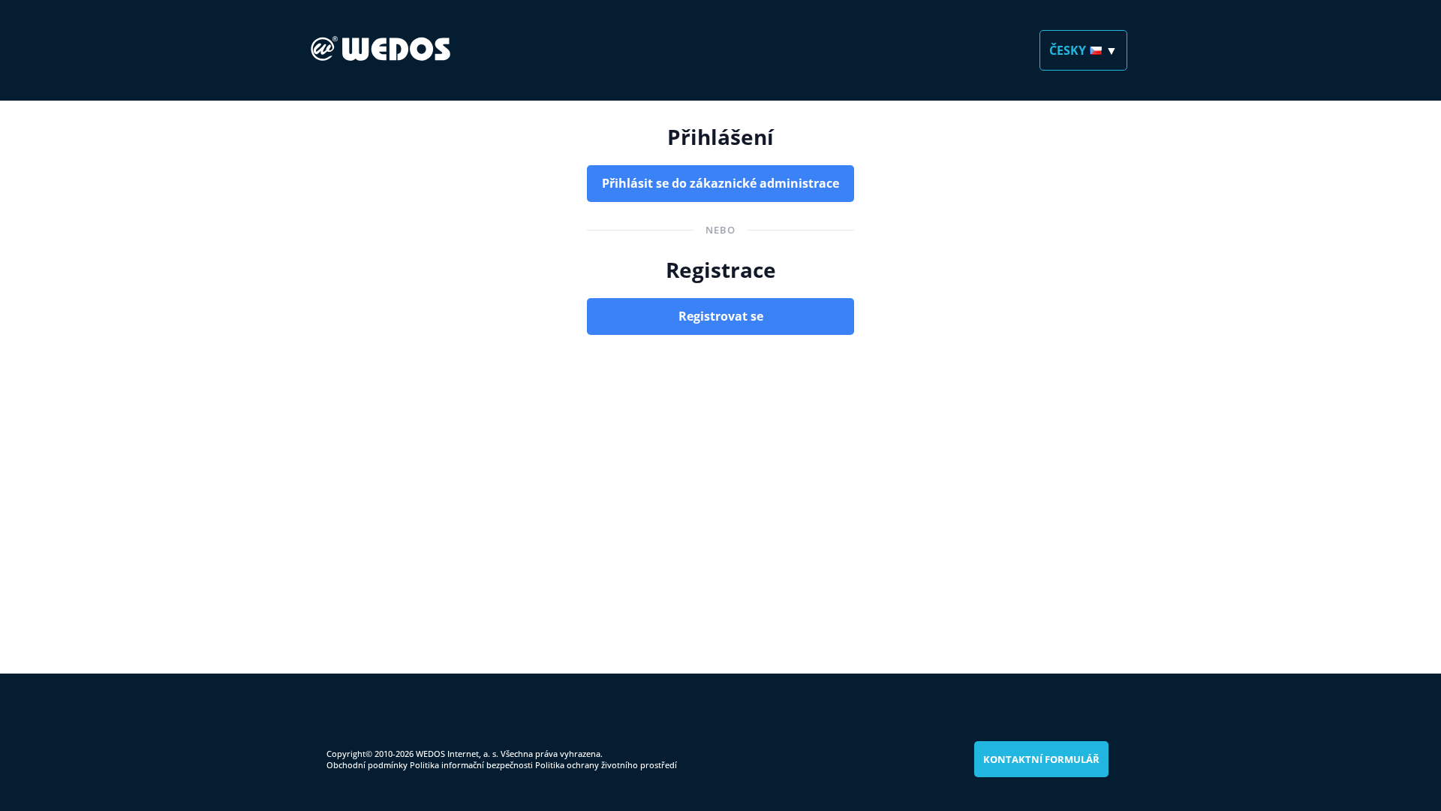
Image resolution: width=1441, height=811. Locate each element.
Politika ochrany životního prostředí (606, 764)
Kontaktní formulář (1041, 759)
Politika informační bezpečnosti (471, 764)
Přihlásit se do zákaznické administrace (720, 183)
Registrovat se (720, 316)
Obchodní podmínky (367, 764)
